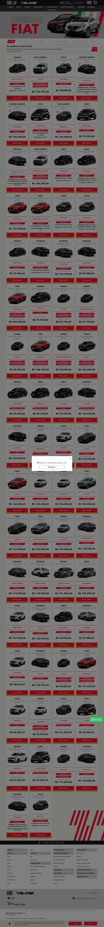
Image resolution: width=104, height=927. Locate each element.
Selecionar (51, 467)
